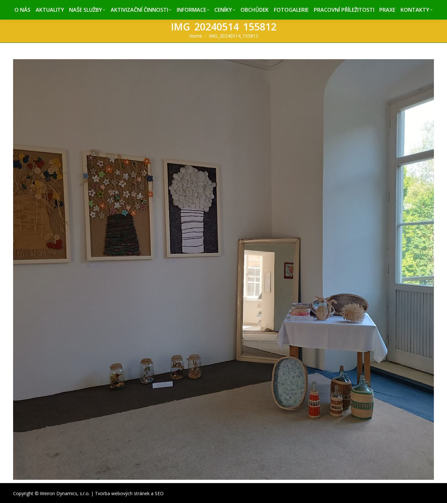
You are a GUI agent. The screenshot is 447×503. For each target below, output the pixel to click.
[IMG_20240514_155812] (223, 269)
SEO (159, 493)
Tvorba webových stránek (122, 493)
